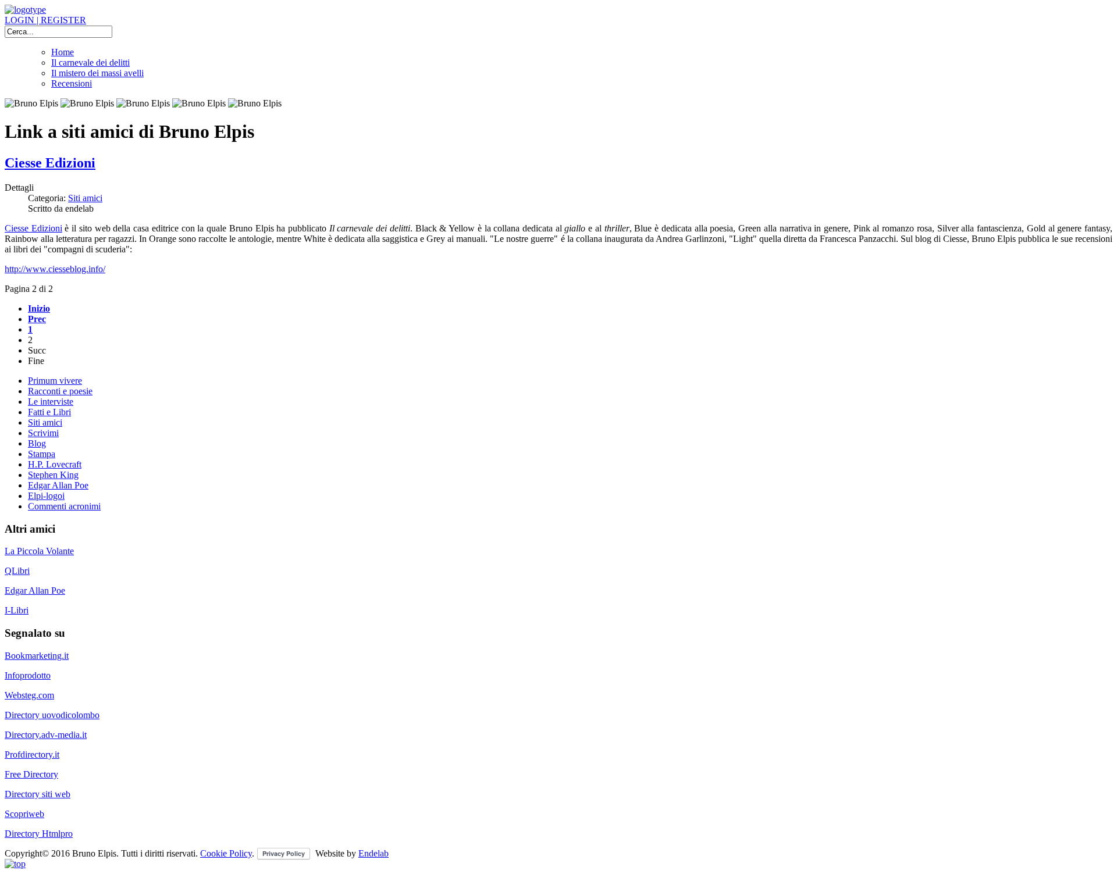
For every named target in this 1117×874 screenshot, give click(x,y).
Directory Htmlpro (39, 834)
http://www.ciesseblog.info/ (55, 269)
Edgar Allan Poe (58, 485)
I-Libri (17, 610)
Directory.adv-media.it (46, 735)
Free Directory (31, 774)
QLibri (17, 571)
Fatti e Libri (49, 412)
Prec (37, 319)
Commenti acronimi (64, 506)
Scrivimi (43, 433)
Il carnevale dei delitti (90, 62)
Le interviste (50, 401)
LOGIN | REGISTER (45, 20)
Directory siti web (37, 794)
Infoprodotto (28, 675)
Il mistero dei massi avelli (97, 73)
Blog (37, 443)
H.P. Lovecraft (54, 464)
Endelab (373, 853)
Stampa (41, 454)
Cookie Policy (226, 853)
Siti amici (85, 198)
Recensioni (71, 83)
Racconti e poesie (60, 391)
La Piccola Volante (39, 551)
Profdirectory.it (32, 754)
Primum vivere (55, 381)
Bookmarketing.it (37, 656)
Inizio (39, 308)
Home (62, 52)
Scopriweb (24, 814)
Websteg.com (29, 695)
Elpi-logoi (46, 496)
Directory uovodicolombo (52, 715)
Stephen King (53, 475)
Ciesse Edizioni (50, 162)
